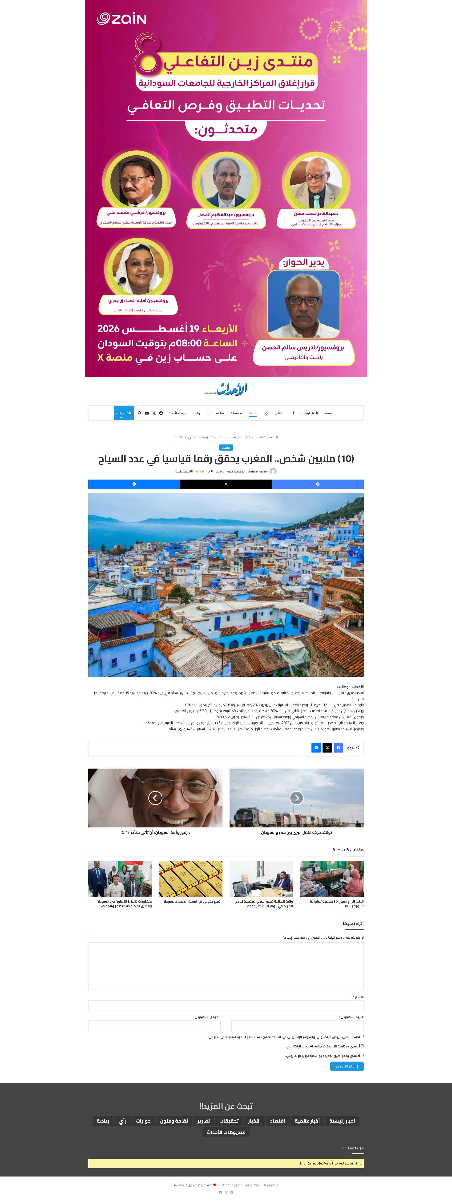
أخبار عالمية (307, 1120)
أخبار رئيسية (342, 1120)
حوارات (143, 1120)
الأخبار (254, 1120)
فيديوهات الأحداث (226, 1132)
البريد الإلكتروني (351, 1017)
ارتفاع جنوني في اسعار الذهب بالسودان (192, 901)
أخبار (291, 413)
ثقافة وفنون (215, 413)
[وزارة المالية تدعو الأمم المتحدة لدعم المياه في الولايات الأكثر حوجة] (261, 879)
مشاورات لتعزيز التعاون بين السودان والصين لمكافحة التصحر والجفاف (124, 903)
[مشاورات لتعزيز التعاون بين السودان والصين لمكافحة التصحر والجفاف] (120, 879)
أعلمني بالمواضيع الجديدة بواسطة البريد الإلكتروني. (322, 1056)
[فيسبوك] (318, 484)
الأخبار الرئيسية (309, 413)
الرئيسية (330, 413)
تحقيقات (236, 413)
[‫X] (226, 484)
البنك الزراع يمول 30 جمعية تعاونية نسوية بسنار (337, 903)
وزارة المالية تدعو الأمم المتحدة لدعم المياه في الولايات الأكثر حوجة (264, 903)
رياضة (196, 413)
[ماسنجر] (134, 484)
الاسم (358, 997)
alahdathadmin (258, 471)
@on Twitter (353, 1148)
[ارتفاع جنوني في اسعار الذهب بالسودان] (190, 879)
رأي (266, 413)
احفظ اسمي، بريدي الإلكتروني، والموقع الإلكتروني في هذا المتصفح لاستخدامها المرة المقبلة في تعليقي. (284, 1037)
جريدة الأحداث (177, 413)
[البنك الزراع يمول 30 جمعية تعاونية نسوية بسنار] (332, 879)
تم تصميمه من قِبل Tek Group (193, 1185)
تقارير (278, 413)
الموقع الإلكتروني (208, 1017)
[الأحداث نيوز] (226, 388)
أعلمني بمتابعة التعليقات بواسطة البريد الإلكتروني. (323, 1046)
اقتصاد (252, 413)
